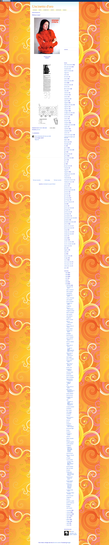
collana (66, 118)
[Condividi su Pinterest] (54, 127)
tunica (65, 260)
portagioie (66, 210)
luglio (68, 517)
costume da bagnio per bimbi (69, 137)
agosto (68, 516)
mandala (66, 176)
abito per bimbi (67, 66)
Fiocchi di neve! (69, 495)
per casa (66, 196)
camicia (66, 96)
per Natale (66, 198)
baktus (65, 74)
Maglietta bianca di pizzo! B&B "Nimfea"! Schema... (69, 449)
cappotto (66, 106)
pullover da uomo (68, 226)
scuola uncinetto (68, 242)
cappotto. (66, 108)
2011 (66, 283)
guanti (65, 160)
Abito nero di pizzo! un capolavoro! (69, 354)
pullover (38, 129)
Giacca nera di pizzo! (69, 326)
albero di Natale (68, 70)
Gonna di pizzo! (70, 301)
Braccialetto (67, 88)
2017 (67, 278)
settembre (69, 514)
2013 (67, 280)
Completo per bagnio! (69, 397)
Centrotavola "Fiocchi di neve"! (69, 478)
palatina (66, 186)
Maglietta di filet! (70, 310)
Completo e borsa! (69, 434)
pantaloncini (67, 188)
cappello (66, 102)
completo (66, 122)
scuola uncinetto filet (69, 244)
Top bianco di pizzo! (69, 287)
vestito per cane (68, 266)
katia (36, 136)
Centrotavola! (69, 335)
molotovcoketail (57, 542)
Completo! (68, 423)
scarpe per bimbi (68, 232)
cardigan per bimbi (68, 112)
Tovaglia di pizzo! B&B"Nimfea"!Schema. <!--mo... (70, 349)
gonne (65, 156)
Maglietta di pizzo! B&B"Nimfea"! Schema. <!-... (69, 403)
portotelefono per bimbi (69, 218)
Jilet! (67, 400)
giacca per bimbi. (68, 150)
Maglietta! (68, 306)
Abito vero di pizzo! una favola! (69, 364)
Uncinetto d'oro (42, 6)
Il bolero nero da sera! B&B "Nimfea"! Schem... (69, 463)
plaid (65, 204)
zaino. (65, 268)
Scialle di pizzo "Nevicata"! (69, 481)
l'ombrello (66, 168)
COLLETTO (66, 120)
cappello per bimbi (68, 104)
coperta (66, 126)
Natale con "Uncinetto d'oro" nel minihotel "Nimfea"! (69, 486)
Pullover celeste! (70, 341)
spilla (65, 248)
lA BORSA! (68, 374)
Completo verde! (70, 501)
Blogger (69, 542)
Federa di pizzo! (70, 438)
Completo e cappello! (69, 370)
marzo (68, 525)
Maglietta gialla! (70, 442)
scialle (65, 238)
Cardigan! (68, 333)
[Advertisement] (47, 168)
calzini (65, 90)
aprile (68, 523)
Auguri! (67, 343)
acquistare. (66, 68)
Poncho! (68, 420)
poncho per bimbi (68, 208)
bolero (65, 78)
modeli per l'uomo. (68, 182)
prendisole (66, 220)
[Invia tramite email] (50, 127)
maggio (68, 521)
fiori (65, 146)
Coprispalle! (69, 293)
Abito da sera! (69, 468)
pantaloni (66, 192)
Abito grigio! (69, 357)
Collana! (68, 436)
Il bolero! (68, 415)
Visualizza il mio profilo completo (73, 534)
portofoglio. (66, 214)
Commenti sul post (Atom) (49, 184)
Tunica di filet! (69, 459)
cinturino (66, 116)
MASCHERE (66, 178)
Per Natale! (69, 410)
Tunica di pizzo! (69, 337)
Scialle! (67, 430)
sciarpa (66, 240)
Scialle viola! (69, 367)
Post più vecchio (57, 180)
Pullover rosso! (69, 372)
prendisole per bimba (69, 222)
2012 (67, 282)
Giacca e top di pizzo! (70, 456)
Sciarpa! (68, 470)
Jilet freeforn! (69, 316)
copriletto (66, 128)
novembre (69, 510)
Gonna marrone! (70, 502)
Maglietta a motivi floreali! (70, 426)
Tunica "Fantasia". (70, 298)
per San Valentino (68, 202)
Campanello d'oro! (69, 361)
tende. (65, 252)
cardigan (66, 110)
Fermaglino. (66, 144)
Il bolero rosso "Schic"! (69, 490)
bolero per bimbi (68, 80)
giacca (65, 148)
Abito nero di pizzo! (69, 339)
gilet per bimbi (67, 154)
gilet (65, 152)
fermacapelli (67, 142)
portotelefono (67, 216)
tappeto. (66, 250)
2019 (67, 274)
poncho (66, 206)
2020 (67, 272)
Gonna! (68, 440)
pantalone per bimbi (69, 190)
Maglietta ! (68, 324)
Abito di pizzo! (69, 291)
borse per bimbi (67, 84)
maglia (65, 170)
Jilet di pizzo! (69, 299)
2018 (67, 276)
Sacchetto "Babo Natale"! (70, 493)
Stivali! (67, 422)
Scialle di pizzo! (69, 375)
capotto (66, 100)
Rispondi (37, 139)
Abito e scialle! (69, 319)
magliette (66, 172)
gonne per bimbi (68, 158)
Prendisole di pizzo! (69, 295)
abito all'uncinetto (68, 64)
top (65, 254)
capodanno (66, 98)
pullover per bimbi (68, 228)
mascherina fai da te (69, 180)
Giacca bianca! (70, 289)
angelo (65, 72)
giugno (68, 519)
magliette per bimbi (68, 174)
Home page (47, 180)
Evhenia (72, 531)
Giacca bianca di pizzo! (69, 418)
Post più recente (36, 180)
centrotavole (67, 114)
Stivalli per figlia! (70, 428)
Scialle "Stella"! (69, 329)
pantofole (66, 194)
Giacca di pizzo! (70, 312)
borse (65, 82)
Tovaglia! (68, 458)
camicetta (66, 94)
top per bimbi (67, 256)
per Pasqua (66, 200)
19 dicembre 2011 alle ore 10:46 (44, 136)
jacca (65, 162)
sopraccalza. (67, 246)
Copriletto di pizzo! (69, 331)
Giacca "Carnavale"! (69, 322)
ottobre (68, 512)
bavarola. (66, 76)
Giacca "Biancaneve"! (69, 308)
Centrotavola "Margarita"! (69, 380)
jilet (65, 164)
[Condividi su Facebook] (53, 127)
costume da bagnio (68, 134)
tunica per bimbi (68, 262)
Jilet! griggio (69, 412)
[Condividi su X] (52, 127)
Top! (67, 385)
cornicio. (66, 132)
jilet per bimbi (67, 166)
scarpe (65, 230)
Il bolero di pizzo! (70, 406)
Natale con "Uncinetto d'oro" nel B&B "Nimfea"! (70, 473)
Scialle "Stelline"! (69, 393)
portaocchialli (67, 212)
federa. (65, 140)
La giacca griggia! (68, 382)
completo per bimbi (68, 124)
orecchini (66, 184)
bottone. (66, 86)
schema (66, 236)
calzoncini (66, 92)
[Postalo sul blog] (51, 127)
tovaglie (66, 258)
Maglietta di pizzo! (69, 304)
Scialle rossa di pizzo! (69, 387)
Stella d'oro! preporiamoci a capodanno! (70, 390)
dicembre (69, 285)
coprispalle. (66, 130)
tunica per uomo (68, 264)
